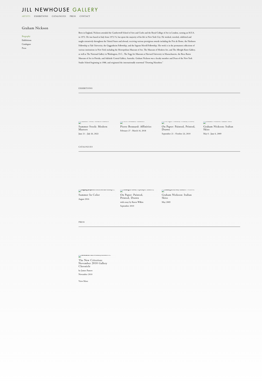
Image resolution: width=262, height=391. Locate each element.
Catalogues (59, 16)
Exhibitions (41, 16)
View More (83, 281)
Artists (26, 16)
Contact (85, 16)
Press (73, 16)
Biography (26, 36)
